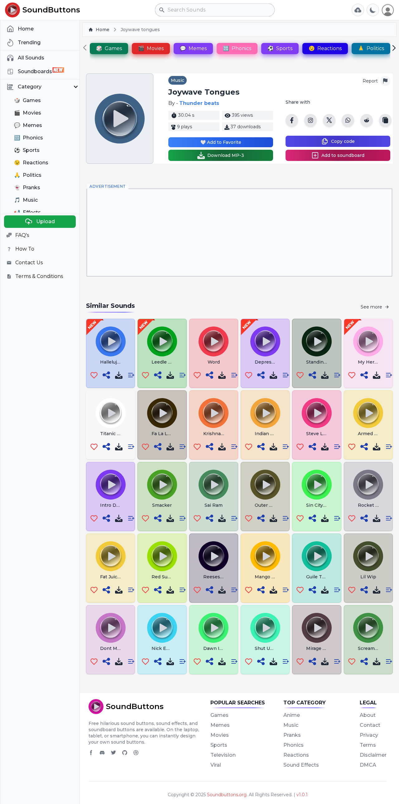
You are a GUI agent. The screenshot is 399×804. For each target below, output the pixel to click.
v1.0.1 (302, 794)
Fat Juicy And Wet (120, 577)
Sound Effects (301, 765)
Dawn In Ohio (219, 648)
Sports (218, 745)
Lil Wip (368, 577)
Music (177, 80)
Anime (291, 715)
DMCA (368, 765)
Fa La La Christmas (172, 433)
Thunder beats (199, 103)
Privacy (369, 735)
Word (214, 362)
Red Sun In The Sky (173, 577)
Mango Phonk (271, 577)
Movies (219, 735)
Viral (215, 765)
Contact (370, 725)
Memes (220, 725)
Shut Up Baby (270, 648)
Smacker (162, 505)
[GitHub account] (124, 752)
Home (102, 29)
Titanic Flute (114, 433)
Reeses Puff (217, 577)
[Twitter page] (113, 752)
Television (223, 755)
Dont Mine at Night (122, 648)
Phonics (293, 745)
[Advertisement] (239, 232)
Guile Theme (320, 577)
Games (219, 715)
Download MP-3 (225, 155)
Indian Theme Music (278, 433)
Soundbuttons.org (227, 794)
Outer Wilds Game (275, 505)
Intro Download (118, 505)
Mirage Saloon (322, 648)
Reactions (296, 755)
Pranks (292, 735)
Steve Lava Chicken (328, 433)
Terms (368, 745)
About (368, 715)
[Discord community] (102, 752)
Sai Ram (213, 505)
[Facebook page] (91, 752)
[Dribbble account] (135, 752)
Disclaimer (373, 755)
